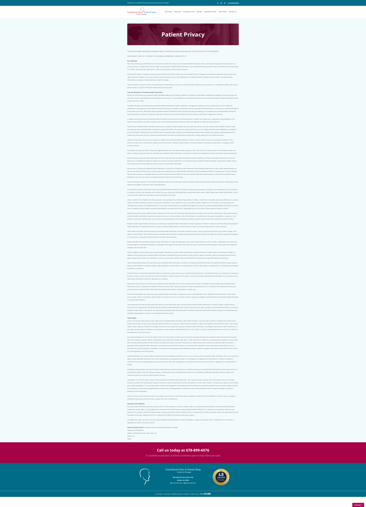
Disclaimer (186, 494)
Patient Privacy (195, 494)
